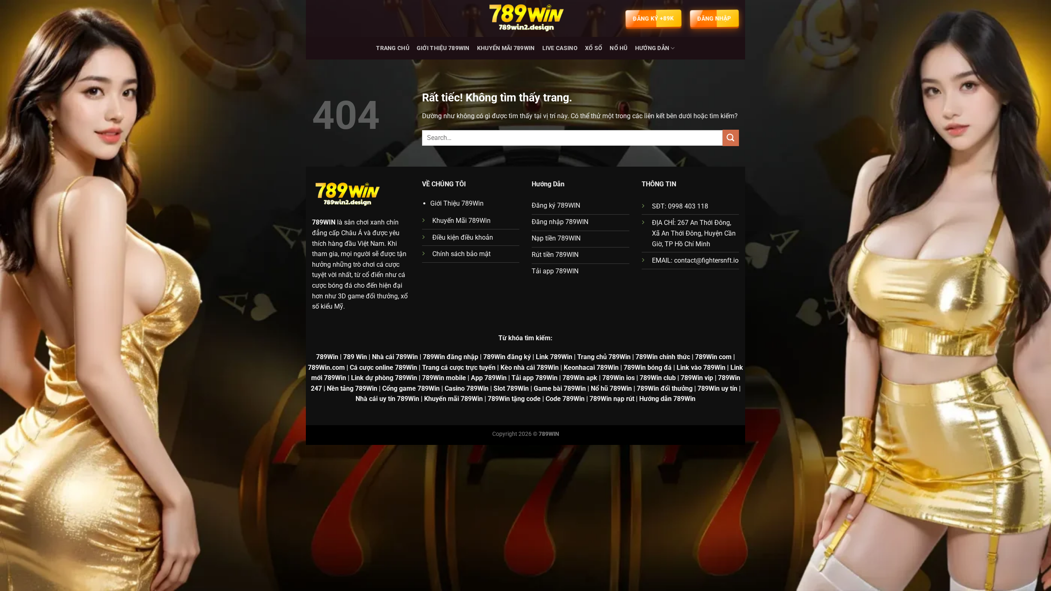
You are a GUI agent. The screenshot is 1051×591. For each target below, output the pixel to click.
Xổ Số (593, 48)
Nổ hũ (618, 48)
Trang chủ (392, 48)
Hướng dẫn (652, 48)
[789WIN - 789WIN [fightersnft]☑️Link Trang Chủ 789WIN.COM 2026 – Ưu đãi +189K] (525, 18)
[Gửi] (731, 138)
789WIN (323, 222)
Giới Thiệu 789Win (443, 48)
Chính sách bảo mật (461, 254)
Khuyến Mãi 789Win (506, 48)
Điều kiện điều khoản (462, 237)
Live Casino (560, 48)
